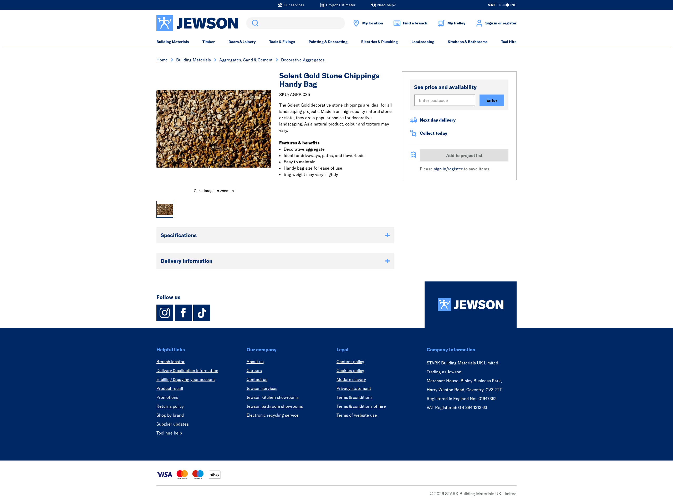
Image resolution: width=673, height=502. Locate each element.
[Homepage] (470, 304)
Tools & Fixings (282, 41)
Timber (208, 41)
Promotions (167, 397)
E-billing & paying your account (185, 379)
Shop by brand (170, 415)
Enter (491, 100)
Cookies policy (350, 370)
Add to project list (464, 155)
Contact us (257, 379)
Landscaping (422, 41)
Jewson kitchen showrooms (273, 397)
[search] (295, 23)
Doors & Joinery (242, 41)
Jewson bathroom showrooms (275, 406)
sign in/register (448, 168)
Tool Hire (509, 41)
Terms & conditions (354, 397)
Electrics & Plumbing (379, 41)
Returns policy (170, 406)
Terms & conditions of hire (361, 406)
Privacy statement (353, 388)
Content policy (350, 361)
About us (255, 361)
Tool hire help (169, 433)
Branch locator (170, 361)
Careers (254, 370)
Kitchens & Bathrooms (467, 41)
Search (254, 23)
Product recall (169, 388)
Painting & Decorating (328, 41)
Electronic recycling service (273, 415)
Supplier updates (172, 424)
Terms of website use (356, 415)
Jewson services (262, 388)
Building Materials (172, 41)
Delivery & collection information (187, 370)
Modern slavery (351, 379)
